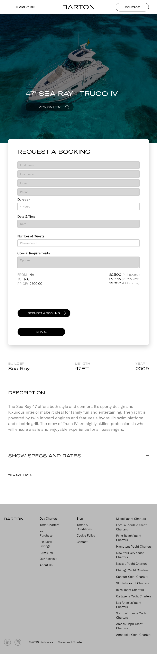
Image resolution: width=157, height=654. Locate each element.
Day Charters (48, 518)
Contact (82, 542)
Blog (80, 518)
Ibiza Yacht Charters (130, 590)
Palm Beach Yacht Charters (128, 538)
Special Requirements (33, 253)
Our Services (48, 559)
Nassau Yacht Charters (131, 564)
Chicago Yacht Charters (132, 570)
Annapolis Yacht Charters (133, 635)
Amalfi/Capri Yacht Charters (129, 626)
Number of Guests (30, 236)
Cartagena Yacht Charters (133, 596)
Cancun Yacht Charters (132, 577)
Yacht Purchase (46, 533)
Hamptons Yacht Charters (133, 546)
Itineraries (46, 552)
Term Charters (49, 525)
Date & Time (26, 216)
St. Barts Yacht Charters (132, 583)
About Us (46, 565)
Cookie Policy (86, 535)
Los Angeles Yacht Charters (128, 605)
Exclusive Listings (46, 544)
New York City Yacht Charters (130, 555)
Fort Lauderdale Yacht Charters (131, 527)
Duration (23, 200)
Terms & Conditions (84, 527)
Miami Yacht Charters (131, 519)
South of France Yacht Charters (131, 615)
